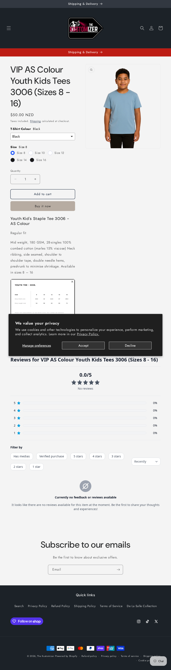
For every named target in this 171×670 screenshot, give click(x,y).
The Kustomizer (45, 656)
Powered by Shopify (66, 656)
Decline (130, 345)
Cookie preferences (149, 660)
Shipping (35, 121)
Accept (83, 345)
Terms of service (130, 656)
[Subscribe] (118, 570)
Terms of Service (111, 606)
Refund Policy (60, 606)
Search (19, 606)
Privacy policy (109, 656)
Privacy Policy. (88, 334)
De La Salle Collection (142, 606)
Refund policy (89, 656)
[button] (8, 28)
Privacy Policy (37, 606)
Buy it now (43, 206)
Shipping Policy (85, 606)
